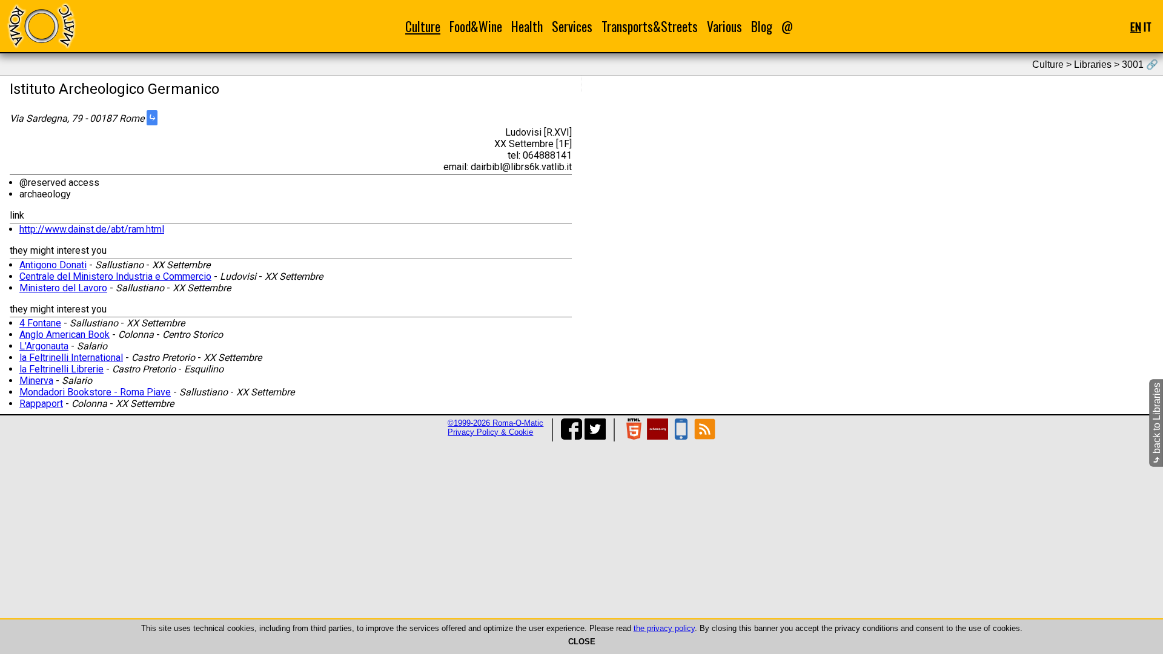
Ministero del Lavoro (63, 288)
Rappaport (41, 403)
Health (527, 26)
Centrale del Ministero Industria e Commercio (115, 276)
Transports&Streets (649, 26)
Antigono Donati (53, 265)
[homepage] (41, 25)
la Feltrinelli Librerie (61, 369)
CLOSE (581, 641)
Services (572, 26)
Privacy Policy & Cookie (490, 432)
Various (724, 26)
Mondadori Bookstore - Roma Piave (95, 392)
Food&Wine (475, 26)
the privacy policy (664, 628)
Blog (761, 26)
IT (1147, 26)
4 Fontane (40, 323)
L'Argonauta (43, 346)
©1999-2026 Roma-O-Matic (495, 423)
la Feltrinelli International (71, 357)
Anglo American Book (64, 334)
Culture (422, 26)
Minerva (36, 380)
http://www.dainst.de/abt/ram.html (91, 229)
